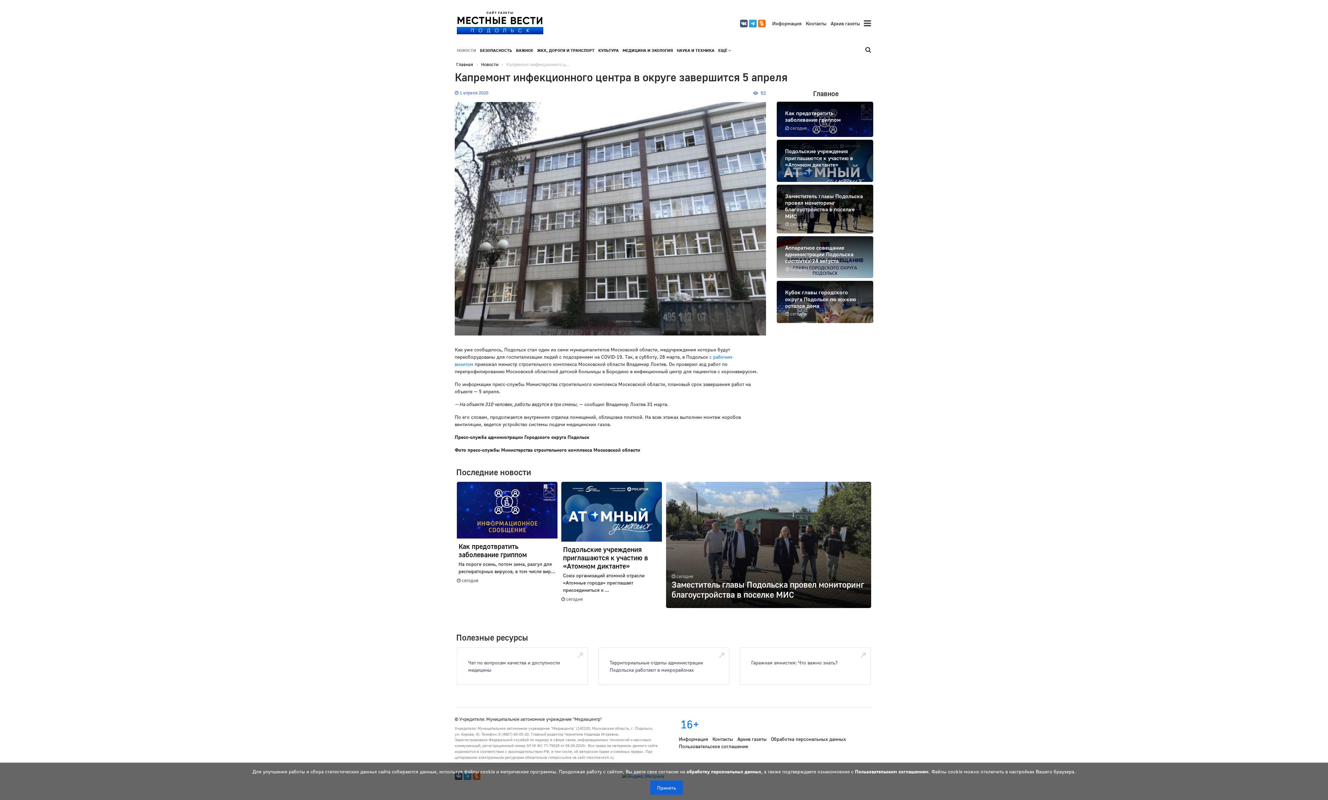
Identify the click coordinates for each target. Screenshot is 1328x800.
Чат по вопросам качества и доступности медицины (514, 666)
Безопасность (496, 50)
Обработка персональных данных (808, 739)
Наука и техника (695, 50)
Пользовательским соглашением (892, 771)
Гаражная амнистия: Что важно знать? (794, 662)
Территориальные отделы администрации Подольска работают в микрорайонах (656, 666)
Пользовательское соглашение (713, 746)
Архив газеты (845, 23)
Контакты (816, 23)
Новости (466, 50)
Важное (524, 50)
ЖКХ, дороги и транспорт (565, 50)
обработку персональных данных (723, 771)
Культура (608, 50)
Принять (666, 788)
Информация (787, 23)
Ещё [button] (723, 50)
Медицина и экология (647, 50)
